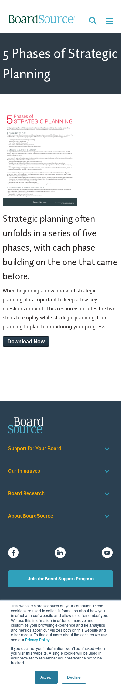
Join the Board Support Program (61, 579)
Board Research (26, 493)
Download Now (26, 341)
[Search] (93, 21)
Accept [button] (46, 677)
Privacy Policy (37, 639)
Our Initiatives (24, 471)
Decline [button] (74, 677)
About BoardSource (30, 516)
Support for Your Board (34, 448)
